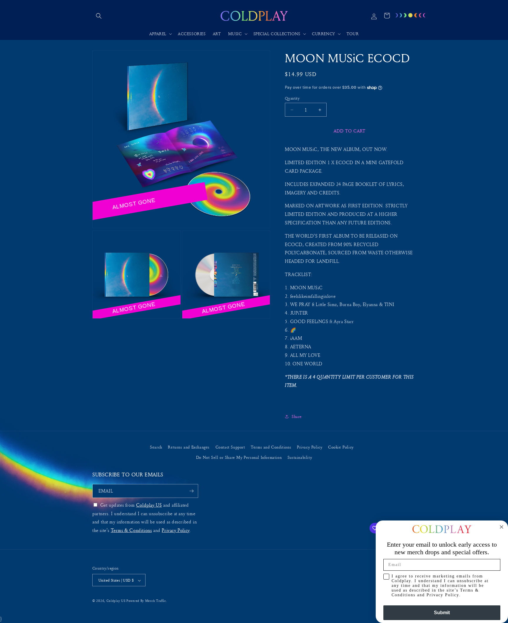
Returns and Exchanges (189, 447)
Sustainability (300, 457)
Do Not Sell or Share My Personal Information (239, 457)
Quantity (292, 98)
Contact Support (230, 447)
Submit (442, 612)
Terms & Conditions (131, 530)
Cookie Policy (341, 447)
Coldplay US (149, 505)
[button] (98, 15)
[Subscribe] (191, 491)
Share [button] (297, 416)
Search (156, 447)
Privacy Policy (309, 447)
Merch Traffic (155, 601)
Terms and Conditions (271, 447)
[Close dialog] (501, 526)
